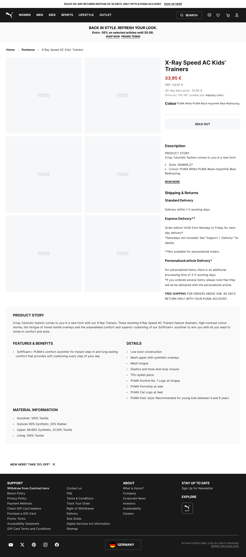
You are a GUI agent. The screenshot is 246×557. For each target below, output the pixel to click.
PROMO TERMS (130, 36)
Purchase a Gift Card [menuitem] (21, 513)
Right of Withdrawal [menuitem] (80, 508)
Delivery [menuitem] (72, 513)
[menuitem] (24, 15)
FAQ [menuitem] (69, 493)
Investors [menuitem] (129, 503)
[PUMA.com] (9, 15)
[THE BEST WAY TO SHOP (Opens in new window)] (187, 508)
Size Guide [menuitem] (74, 518)
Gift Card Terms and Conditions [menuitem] (29, 528)
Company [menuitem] (129, 493)
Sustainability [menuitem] (132, 508)
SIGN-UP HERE (173, 3)
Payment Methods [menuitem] (19, 503)
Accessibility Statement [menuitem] (23, 523)
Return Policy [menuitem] (16, 493)
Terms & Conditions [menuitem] (80, 498)
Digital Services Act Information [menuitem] (88, 523)
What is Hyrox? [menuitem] (133, 488)
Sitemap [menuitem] (72, 528)
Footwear (28, 49)
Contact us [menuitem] (74, 488)
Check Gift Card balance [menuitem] (24, 508)
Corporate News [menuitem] (134, 498)
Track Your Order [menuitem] (78, 503)
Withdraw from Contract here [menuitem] (28, 488)
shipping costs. (214, 95)
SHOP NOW (113, 36)
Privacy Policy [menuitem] (16, 498)
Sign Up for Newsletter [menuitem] (197, 488)
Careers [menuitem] (128, 513)
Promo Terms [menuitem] (16, 518)
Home (10, 49)
